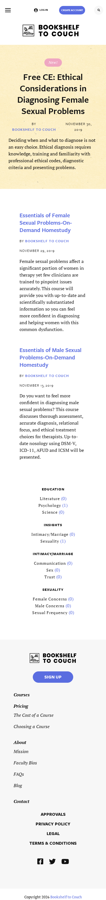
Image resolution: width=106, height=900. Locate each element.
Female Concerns (50, 599)
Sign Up (53, 677)
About (20, 742)
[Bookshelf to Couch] (51, 30)
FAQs (19, 774)
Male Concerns (49, 605)
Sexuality (49, 541)
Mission (21, 751)
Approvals (53, 814)
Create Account (72, 10)
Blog (18, 785)
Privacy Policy (53, 824)
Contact (21, 801)
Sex (49, 570)
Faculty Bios (25, 763)
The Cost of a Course (33, 715)
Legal (53, 833)
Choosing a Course (31, 726)
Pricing (21, 706)
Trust (49, 576)
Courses (22, 695)
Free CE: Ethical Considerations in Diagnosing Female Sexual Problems (53, 94)
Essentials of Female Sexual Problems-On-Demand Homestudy (46, 223)
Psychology (49, 505)
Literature (50, 498)
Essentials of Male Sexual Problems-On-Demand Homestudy (50, 357)
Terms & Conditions (53, 843)
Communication (50, 563)
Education (53, 489)
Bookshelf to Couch (34, 129)
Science (50, 512)
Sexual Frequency (50, 612)
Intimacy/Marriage (49, 534)
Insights (53, 524)
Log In (44, 10)
